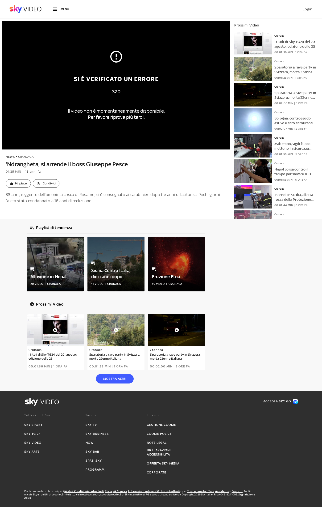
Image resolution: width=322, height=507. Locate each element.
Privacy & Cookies (116, 491)
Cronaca (26, 156)
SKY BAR (92, 451)
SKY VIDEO (32, 442)
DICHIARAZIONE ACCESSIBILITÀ (159, 452)
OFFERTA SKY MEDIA (163, 463)
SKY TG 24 (32, 433)
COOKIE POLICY (159, 433)
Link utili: (154, 415)
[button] (18, 183)
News (10, 156)
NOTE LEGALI (157, 442)
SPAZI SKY (94, 460)
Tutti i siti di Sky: (37, 415)
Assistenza (222, 491)
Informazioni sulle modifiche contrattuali (154, 491)
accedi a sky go (277, 401)
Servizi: (91, 415)
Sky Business (97, 433)
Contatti (237, 491)
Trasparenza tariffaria (200, 491)
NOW (90, 442)
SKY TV (91, 424)
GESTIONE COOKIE (161, 424)
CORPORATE (156, 472)
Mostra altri (114, 378)
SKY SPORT (33, 424)
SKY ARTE (32, 451)
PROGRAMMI (96, 469)
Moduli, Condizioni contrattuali (84, 491)
